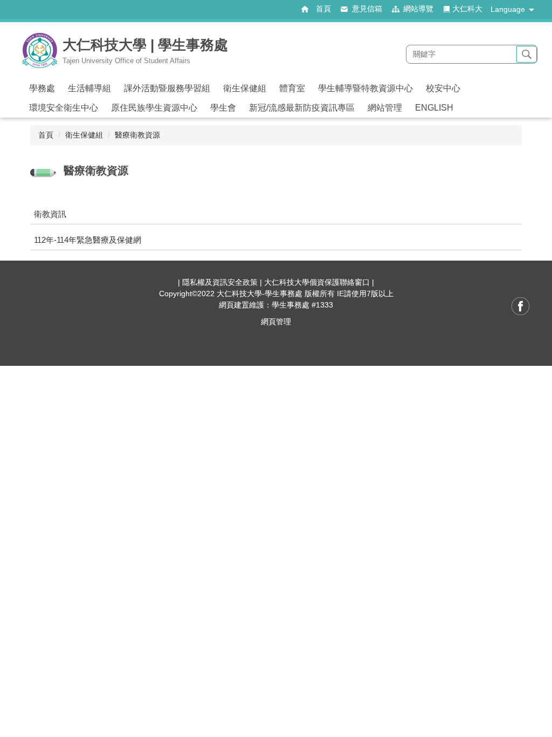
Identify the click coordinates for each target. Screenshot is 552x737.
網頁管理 (276, 321)
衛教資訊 (50, 214)
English (434, 107)
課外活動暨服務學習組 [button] (167, 88)
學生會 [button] (223, 107)
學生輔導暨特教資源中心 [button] (365, 88)
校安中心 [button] (443, 88)
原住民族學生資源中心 (154, 107)
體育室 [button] (292, 88)
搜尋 (526, 54)
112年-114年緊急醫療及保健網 (87, 239)
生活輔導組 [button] (89, 88)
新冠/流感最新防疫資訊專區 (302, 107)
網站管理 (385, 107)
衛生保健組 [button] (244, 88)
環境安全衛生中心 (63, 107)
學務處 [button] (42, 88)
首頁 (45, 135)
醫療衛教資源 (137, 135)
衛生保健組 (84, 135)
